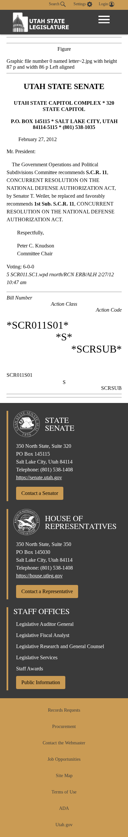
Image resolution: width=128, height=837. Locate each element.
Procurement (64, 726)
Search (54, 4)
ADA (64, 808)
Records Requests (64, 710)
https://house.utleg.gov (39, 575)
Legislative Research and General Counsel (60, 646)
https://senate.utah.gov (39, 477)
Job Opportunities (64, 759)
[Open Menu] (104, 20)
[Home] (41, 22)
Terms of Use (64, 792)
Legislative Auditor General (45, 624)
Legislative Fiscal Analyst (42, 635)
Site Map (64, 775)
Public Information (40, 682)
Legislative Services (36, 657)
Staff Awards (29, 668)
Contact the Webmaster (64, 742)
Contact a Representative (47, 591)
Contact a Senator (39, 493)
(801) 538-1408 (56, 469)
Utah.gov (64, 824)
